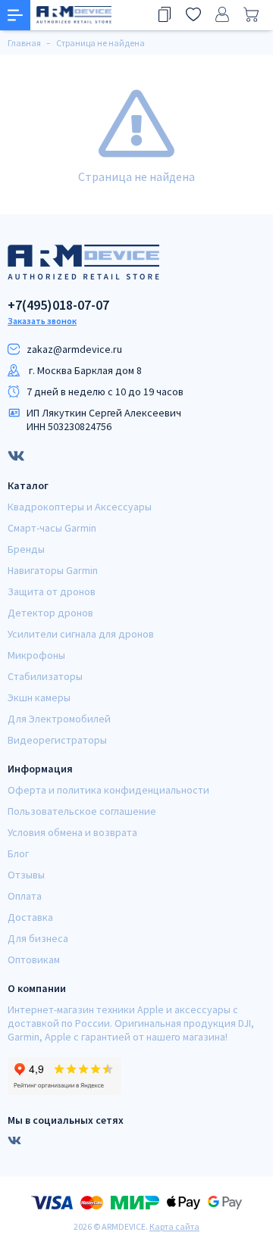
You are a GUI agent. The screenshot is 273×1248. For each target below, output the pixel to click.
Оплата (25, 896)
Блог (18, 853)
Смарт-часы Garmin (52, 528)
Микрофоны (36, 655)
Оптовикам (34, 959)
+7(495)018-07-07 (58, 305)
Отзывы (26, 874)
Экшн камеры (39, 697)
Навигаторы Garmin (53, 570)
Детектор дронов (50, 612)
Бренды (26, 549)
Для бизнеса (38, 938)
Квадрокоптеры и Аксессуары (80, 506)
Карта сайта (174, 1226)
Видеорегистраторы (57, 740)
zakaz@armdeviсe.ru (74, 349)
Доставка (30, 917)
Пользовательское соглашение (82, 811)
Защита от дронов (52, 591)
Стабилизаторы (45, 676)
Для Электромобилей (59, 718)
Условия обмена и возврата (72, 832)
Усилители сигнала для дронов (81, 634)
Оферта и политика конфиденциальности (108, 790)
